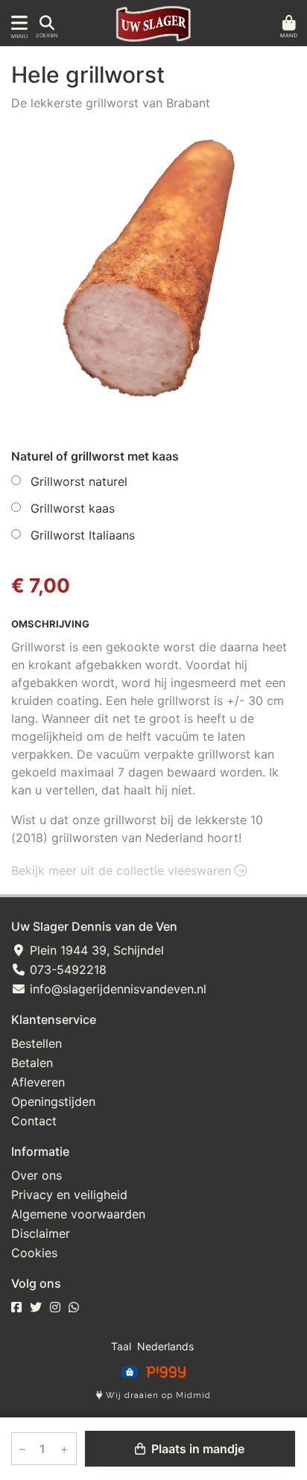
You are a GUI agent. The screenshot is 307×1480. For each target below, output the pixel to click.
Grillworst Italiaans (83, 535)
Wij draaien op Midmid (157, 1395)
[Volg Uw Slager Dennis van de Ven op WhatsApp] (74, 1307)
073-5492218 (66, 969)
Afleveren (38, 1082)
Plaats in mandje (196, 1448)
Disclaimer (40, 1233)
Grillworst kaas (73, 508)
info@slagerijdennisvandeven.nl (116, 988)
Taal (121, 1346)
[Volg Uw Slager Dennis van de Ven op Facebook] (16, 1307)
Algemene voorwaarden (78, 1214)
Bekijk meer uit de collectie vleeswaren (123, 870)
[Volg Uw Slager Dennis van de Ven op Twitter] (36, 1307)
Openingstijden (53, 1101)
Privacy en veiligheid (69, 1194)
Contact (34, 1120)
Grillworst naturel (79, 481)
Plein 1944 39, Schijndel (95, 950)
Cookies (34, 1252)
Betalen (32, 1062)
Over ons (36, 1175)
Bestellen (36, 1043)
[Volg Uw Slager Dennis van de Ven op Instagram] (55, 1307)
